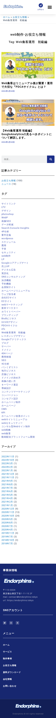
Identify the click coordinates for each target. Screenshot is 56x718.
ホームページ (8, 405)
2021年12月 (7, 474)
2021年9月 (7, 481)
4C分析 (5, 364)
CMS (4, 409)
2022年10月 (7, 460)
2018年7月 (7, 543)
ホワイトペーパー (11, 311)
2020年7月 (7, 526)
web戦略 (6, 430)
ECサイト (6, 301)
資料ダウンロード (12, 672)
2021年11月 (7, 477)
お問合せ (40, 9)
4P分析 (5, 231)
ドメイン (6, 349)
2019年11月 (7, 533)
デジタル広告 (8, 269)
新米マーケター (9, 308)
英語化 (5, 273)
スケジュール (8, 242)
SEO (3, 360)
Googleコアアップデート (15, 263)
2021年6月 (7, 491)
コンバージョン (9, 395)
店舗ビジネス (8, 374)
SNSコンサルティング (13, 276)
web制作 (6, 256)
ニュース (6, 184)
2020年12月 (7, 508)
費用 (3, 245)
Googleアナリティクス (13, 339)
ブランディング (9, 315)
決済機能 (6, 280)
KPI (3, 412)
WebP (4, 217)
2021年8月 (7, 484)
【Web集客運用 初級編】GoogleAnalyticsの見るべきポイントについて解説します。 (26, 134)
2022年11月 (7, 456)
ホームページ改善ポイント (15, 416)
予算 (3, 249)
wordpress (7, 238)
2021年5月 (7, 495)
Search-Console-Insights (15, 228)
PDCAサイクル (9, 325)
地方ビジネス (8, 370)
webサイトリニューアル (14, 419)
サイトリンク (8, 203)
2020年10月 (7, 515)
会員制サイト (8, 287)
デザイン (6, 210)
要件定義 (6, 235)
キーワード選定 (9, 384)
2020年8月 (7, 522)
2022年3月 (7, 463)
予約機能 (6, 283)
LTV (3, 207)
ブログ (5, 343)
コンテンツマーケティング (15, 391)
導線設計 (6, 388)
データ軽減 (7, 224)
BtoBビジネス (8, 318)
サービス (7, 651)
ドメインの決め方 (11, 377)
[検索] (51, 159)
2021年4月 (7, 498)
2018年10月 (7, 540)
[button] (49, 7)
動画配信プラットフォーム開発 (18, 437)
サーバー (6, 346)
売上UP (5, 266)
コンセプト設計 (9, 398)
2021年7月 (7, 488)
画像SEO (6, 221)
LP (2, 259)
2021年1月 (7, 505)
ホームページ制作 (11, 402)
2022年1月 (7, 470)
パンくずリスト (9, 367)
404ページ (7, 353)
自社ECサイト (9, 297)
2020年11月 (7, 512)
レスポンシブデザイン (13, 336)
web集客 (6, 433)
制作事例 (7, 658)
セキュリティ (8, 252)
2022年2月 (7, 467)
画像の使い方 (8, 381)
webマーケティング (12, 304)
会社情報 (7, 679)
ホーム (6, 645)
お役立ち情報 (8, 180)
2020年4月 (7, 529)
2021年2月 (7, 501)
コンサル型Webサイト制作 (15, 426)
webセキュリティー (12, 423)
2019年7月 (7, 536)
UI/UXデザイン (9, 322)
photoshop (7, 214)
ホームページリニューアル (15, 290)
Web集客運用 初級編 (13, 332)
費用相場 (6, 356)
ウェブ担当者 (8, 294)
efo (3, 329)
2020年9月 (7, 519)
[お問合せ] (40, 5)
